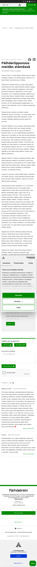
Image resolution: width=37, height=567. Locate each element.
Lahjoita (18, 556)
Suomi (32, 1)
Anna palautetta (18, 513)
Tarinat (11, 28)
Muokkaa (17, 301)
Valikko (4, 5)
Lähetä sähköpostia (18, 505)
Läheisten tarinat (15, 59)
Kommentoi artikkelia (8, 351)
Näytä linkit (18, 522)
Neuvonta (30, 5)
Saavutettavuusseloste (25, 532)
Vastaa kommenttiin (28, 428)
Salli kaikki (18, 295)
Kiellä (18, 307)
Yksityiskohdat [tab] (18, 263)
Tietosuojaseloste (10, 532)
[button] (32, 563)
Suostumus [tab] (6, 263)
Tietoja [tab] (30, 263)
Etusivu (4, 28)
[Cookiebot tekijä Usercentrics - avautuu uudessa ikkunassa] (26, 258)
